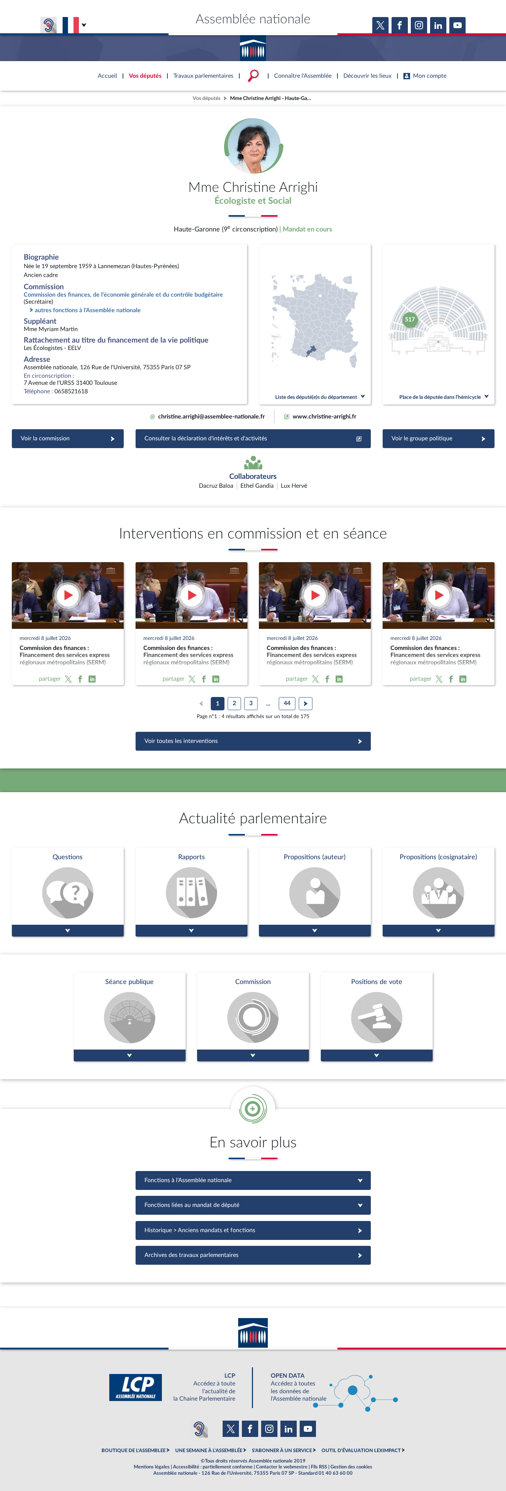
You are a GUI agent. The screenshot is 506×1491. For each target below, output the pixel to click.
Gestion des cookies (351, 1467)
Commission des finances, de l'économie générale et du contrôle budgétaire (123, 295)
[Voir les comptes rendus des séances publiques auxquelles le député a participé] (130, 1016)
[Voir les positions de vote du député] (377, 1016)
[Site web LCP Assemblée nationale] (178, 1387)
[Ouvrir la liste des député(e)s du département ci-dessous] (315, 324)
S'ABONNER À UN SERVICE (282, 1450)
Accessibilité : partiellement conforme (213, 1467)
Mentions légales (152, 1467)
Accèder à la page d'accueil (253, 46)
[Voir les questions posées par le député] (68, 892)
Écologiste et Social (253, 201)
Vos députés (206, 98)
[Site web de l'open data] (328, 1387)
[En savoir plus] (315, 892)
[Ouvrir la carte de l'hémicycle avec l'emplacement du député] (439, 324)
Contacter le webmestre (281, 1467)
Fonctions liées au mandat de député (253, 1205)
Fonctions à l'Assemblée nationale (253, 1180)
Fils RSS (319, 1467)
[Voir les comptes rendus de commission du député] (253, 1016)
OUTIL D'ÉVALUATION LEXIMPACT (361, 1450)
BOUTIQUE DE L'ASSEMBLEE (133, 1450)
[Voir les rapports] (191, 892)
